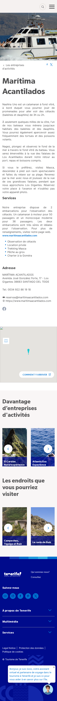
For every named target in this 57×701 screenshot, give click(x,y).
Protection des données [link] (31, 648)
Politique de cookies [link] (12, 651)
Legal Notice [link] (9, 648)
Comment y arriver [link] (35, 374)
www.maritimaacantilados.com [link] (19, 235)
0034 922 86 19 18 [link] (19, 289)
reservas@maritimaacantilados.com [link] (27, 297)
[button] (6, 341)
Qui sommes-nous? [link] (40, 572)
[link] (47, 64)
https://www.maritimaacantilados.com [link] (28, 300)
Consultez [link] (36, 577)
